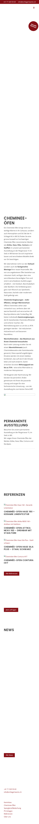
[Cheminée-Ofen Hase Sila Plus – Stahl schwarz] (19, 542)
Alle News (9, 755)
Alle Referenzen (12, 573)
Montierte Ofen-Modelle (17, 647)
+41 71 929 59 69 (9, 2)
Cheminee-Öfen (10, 805)
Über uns (7, 817)
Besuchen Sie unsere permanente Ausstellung (15, 709)
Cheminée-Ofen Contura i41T (19, 561)
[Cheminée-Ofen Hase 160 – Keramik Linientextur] (19, 506)
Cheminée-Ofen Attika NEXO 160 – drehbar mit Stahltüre (18, 530)
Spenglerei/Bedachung (12, 808)
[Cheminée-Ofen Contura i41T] (19, 556)
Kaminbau (8, 802)
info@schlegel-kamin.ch (27, 2)
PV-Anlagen (8, 811)
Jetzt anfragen (11, 610)
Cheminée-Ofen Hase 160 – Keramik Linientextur (19, 512)
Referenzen (8, 814)
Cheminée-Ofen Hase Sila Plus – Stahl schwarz (19, 548)
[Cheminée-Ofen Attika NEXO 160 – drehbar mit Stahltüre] (19, 523)
